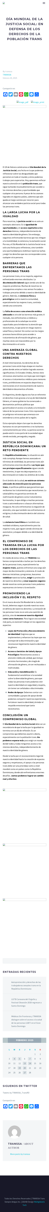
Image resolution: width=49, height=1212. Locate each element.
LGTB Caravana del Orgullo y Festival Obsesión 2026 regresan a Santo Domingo (26, 1002)
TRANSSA (7, 74)
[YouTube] (31, 1183)
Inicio (17, 6)
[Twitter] (21, 1183)
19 (20, 1068)
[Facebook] (18, 1183)
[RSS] (28, 1183)
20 (25, 1068)
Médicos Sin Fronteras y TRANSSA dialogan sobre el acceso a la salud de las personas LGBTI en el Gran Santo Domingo (26, 1021)
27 (25, 1072)
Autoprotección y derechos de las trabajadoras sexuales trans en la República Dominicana (26, 985)
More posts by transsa (20, 1154)
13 (25, 1063)
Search (43, 960)
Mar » (43, 1040)
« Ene (5, 1040)
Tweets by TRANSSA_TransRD (16, 1092)
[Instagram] (25, 1183)
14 (30, 1063)
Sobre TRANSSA (31, 6)
